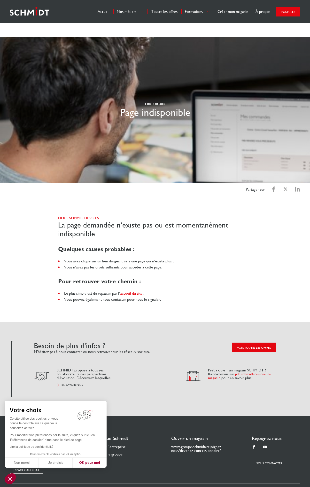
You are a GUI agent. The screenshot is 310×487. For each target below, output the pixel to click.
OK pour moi (89, 462)
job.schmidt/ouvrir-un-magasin (239, 376)
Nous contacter (269, 463)
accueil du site (131, 293)
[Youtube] (265, 447)
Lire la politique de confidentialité (31, 446)
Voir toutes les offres (254, 347)
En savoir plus (72, 384)
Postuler (288, 12)
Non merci (22, 462)
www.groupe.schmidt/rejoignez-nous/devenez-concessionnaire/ (196, 448)
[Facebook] (254, 447)
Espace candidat (26, 470)
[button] (10, 479)
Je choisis (55, 462)
